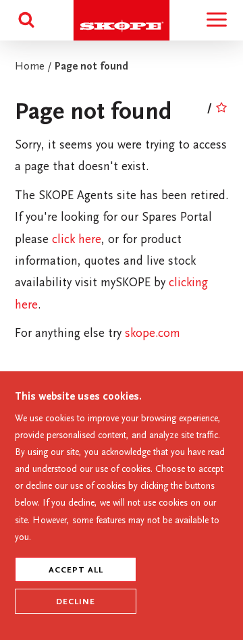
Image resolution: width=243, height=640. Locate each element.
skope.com (152, 334)
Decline (75, 602)
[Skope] (122, 38)
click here (76, 240)
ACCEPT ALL (76, 570)
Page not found (91, 67)
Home (30, 67)
